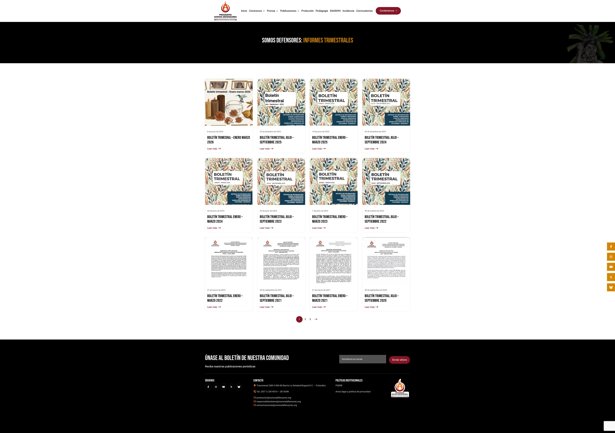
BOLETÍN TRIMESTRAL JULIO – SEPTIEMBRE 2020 (381, 298)
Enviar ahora (399, 360)
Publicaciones (288, 11)
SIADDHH (335, 11)
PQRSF (339, 385)
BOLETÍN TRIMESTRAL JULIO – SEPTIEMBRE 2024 (381, 140)
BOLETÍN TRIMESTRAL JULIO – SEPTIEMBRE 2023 (277, 219)
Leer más (212, 148)
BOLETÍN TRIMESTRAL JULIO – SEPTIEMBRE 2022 (381, 219)
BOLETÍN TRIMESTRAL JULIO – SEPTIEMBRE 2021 (277, 298)
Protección (307, 11)
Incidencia (348, 11)
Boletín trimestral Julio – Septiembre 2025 (277, 140)
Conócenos (255, 11)
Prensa (271, 11)
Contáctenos (387, 11)
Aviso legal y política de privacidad (353, 391)
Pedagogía (322, 11)
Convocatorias (364, 11)
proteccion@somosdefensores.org (273, 397)
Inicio (244, 11)
